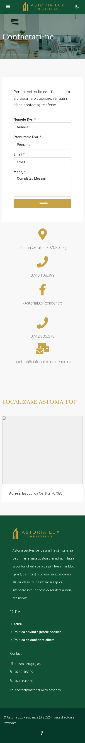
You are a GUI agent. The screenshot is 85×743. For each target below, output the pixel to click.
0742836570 (24, 681)
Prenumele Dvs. (26, 137)
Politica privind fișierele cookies (37, 632)
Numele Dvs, (24, 119)
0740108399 (24, 672)
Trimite (42, 203)
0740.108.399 (43, 275)
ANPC (18, 624)
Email (18, 154)
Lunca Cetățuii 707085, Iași (42, 247)
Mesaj (18, 172)
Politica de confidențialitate (34, 640)
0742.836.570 (43, 336)
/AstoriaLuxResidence (42, 303)
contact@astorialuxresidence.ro (43, 361)
